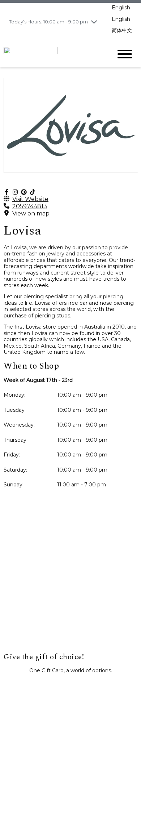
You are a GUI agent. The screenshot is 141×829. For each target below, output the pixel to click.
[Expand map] (70, 580)
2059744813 (29, 206)
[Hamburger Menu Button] (124, 54)
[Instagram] (15, 192)
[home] (52, 54)
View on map (31, 213)
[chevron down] (94, 21)
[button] (70, 686)
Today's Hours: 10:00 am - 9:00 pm (48, 21)
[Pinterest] (24, 192)
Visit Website (30, 199)
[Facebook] (6, 192)
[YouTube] (32, 192)
